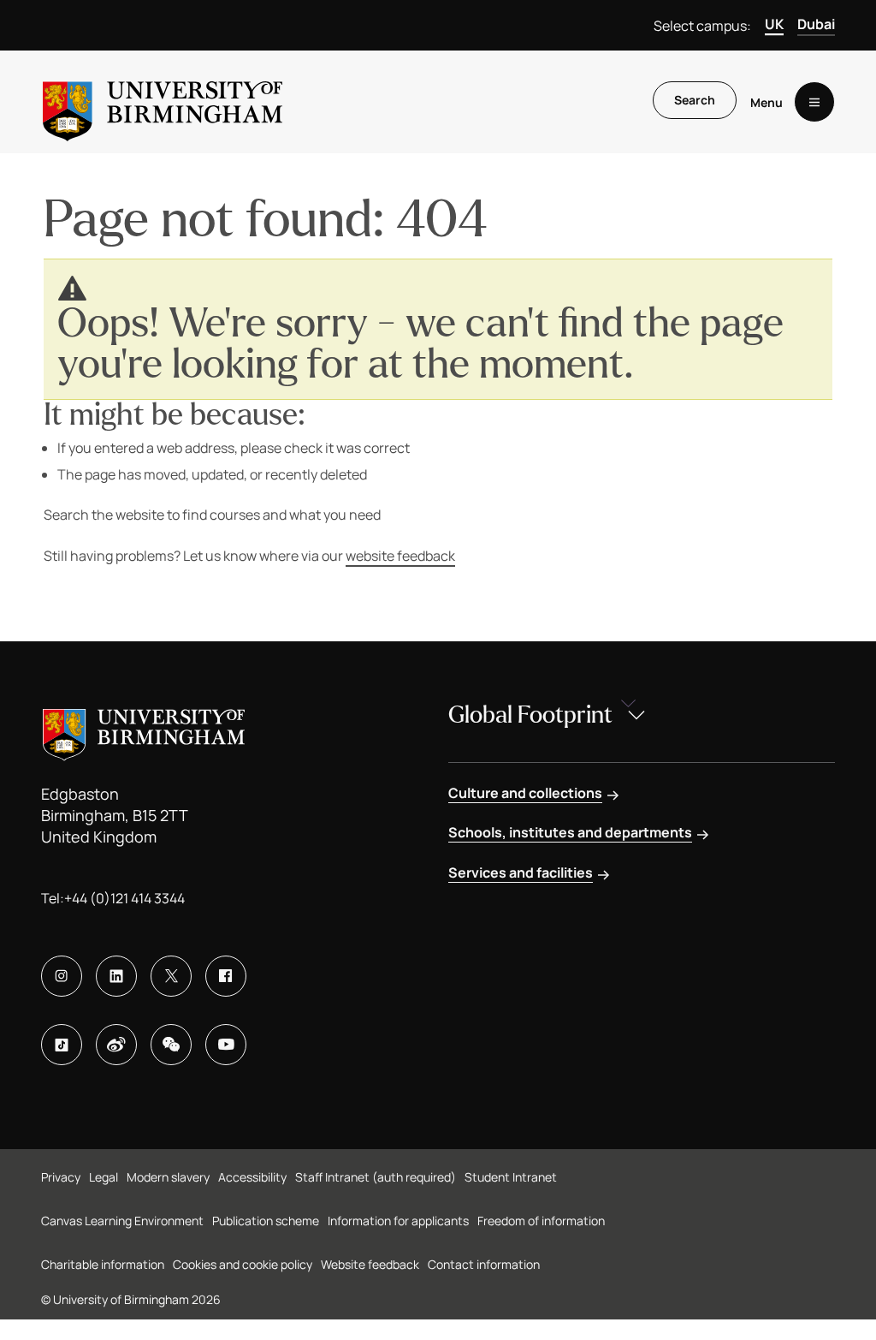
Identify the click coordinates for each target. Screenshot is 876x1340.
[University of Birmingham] (162, 102)
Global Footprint (530, 715)
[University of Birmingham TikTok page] (61, 1044)
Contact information (484, 1264)
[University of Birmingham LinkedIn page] (116, 976)
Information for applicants (398, 1220)
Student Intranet (511, 1177)
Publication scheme (265, 1220)
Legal (103, 1177)
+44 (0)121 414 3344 (124, 898)
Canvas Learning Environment (122, 1220)
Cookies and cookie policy (242, 1264)
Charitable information (102, 1264)
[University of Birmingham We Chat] (171, 1044)
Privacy (60, 1177)
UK (774, 24)
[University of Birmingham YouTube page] (225, 1044)
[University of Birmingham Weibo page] (116, 1044)
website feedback (400, 555)
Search (694, 100)
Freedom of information (541, 1220)
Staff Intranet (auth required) (375, 1177)
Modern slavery (168, 1177)
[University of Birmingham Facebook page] (225, 976)
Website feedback (370, 1264)
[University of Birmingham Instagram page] (61, 976)
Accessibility (252, 1177)
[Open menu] (814, 101)
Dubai (816, 24)
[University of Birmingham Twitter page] (171, 976)
